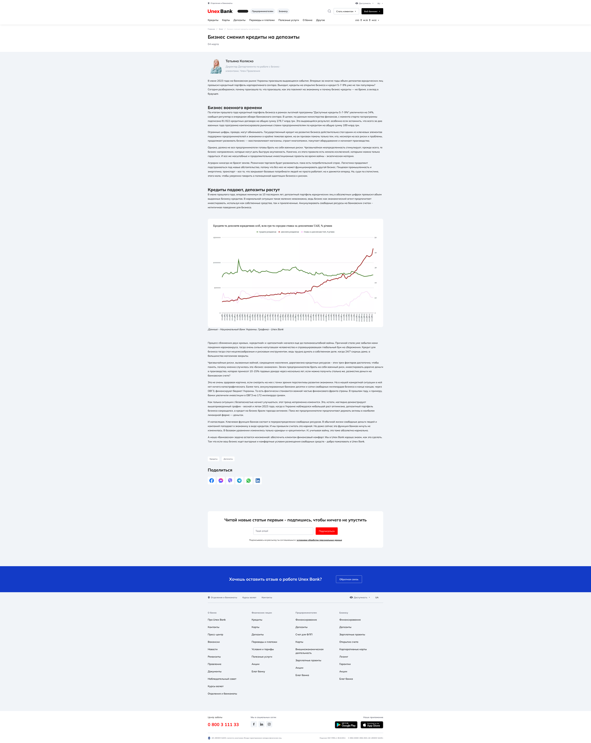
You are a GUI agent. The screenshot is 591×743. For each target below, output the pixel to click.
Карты (226, 20)
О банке (307, 20)
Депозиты (239, 20)
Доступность (365, 3)
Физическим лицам (262, 612)
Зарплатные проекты (308, 660)
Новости (213, 649)
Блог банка (302, 675)
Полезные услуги (288, 20)
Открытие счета (348, 641)
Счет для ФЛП (304, 634)
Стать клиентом (344, 11)
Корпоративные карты (353, 649)
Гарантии (345, 664)
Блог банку (258, 671)
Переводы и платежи (262, 20)
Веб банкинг (371, 11)
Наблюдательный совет (222, 678)
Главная (211, 29)
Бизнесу (283, 11)
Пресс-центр (215, 634)
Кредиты (213, 20)
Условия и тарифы (263, 649)
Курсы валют (249, 597)
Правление (214, 664)
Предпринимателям (262, 11)
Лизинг (343, 656)
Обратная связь (348, 579)
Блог (221, 29)
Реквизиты (214, 656)
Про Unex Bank (217, 619)
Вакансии (214, 641)
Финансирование (306, 619)
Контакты (267, 597)
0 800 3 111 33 (223, 724)
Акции (255, 664)
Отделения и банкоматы (221, 3)
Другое (320, 20)
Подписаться (327, 531)
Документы (214, 671)
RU (379, 3)
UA (376, 597)
